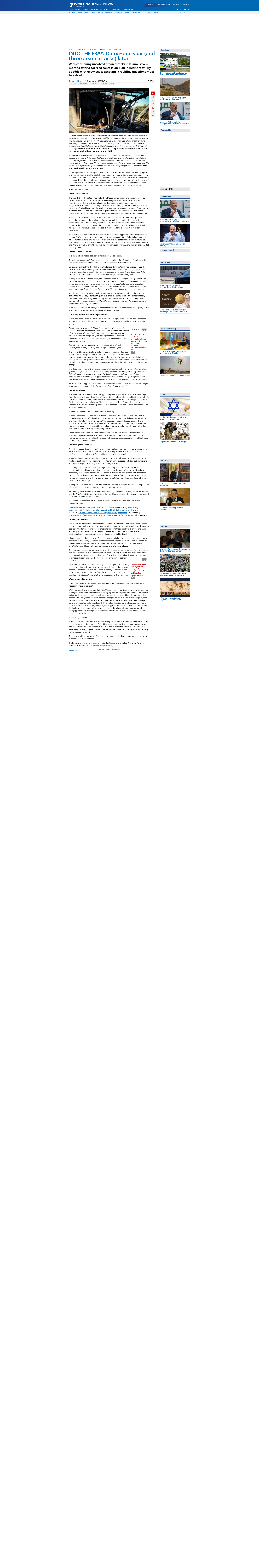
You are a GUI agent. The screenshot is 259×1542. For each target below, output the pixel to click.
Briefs (86, 9)
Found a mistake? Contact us (109, 649)
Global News (105, 9)
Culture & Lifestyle (96, 12)
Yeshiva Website (136, 12)
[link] (175, 74)
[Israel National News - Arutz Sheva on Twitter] (174, 9)
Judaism (79, 12)
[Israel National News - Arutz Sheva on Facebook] (177, 9)
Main (71, 9)
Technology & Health (121, 12)
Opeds (84, 49)
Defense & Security (129, 9)
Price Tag (73, 84)
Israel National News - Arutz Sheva (86, 5)
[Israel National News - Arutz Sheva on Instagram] (181, 9)
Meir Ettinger (83, 84)
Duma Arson (94, 84)
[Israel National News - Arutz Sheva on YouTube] (185, 9)
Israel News (94, 9)
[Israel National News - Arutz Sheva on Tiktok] (188, 9)
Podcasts (108, 12)
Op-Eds (72, 12)
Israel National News (75, 49)
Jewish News (116, 9)
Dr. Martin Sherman (107, 84)
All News (78, 9)
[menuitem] (71, 9)
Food (86, 12)
